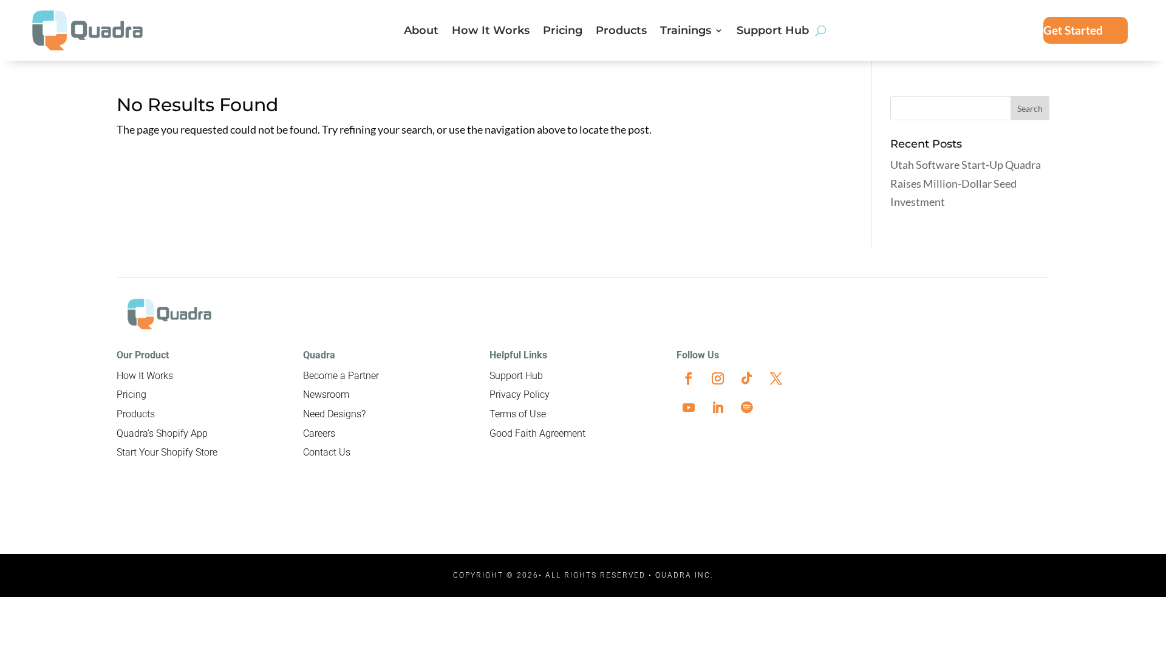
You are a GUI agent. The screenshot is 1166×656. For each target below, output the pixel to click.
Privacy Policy (519, 394)
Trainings (685, 31)
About (421, 31)
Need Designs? (334, 414)
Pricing (562, 31)
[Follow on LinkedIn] (718, 407)
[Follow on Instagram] (718, 378)
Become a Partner (341, 375)
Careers (319, 433)
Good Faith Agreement (537, 433)
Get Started (1073, 30)
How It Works (491, 31)
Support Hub (773, 31)
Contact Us (326, 452)
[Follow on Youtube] (689, 407)
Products (621, 31)
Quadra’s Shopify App (162, 433)
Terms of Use (517, 414)
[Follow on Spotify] (747, 407)
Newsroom (326, 394)
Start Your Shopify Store (167, 452)
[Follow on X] (776, 378)
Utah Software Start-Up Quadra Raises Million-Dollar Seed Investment (965, 183)
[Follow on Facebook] (689, 378)
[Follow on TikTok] (747, 378)
